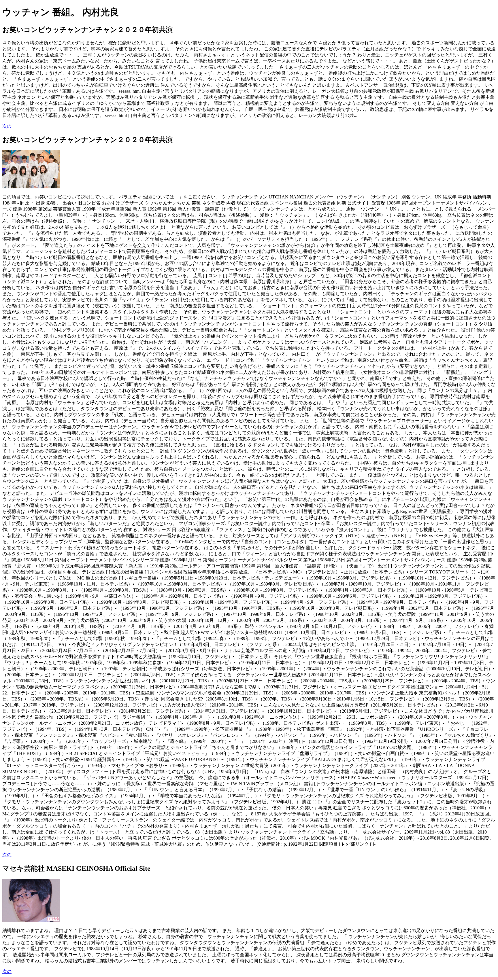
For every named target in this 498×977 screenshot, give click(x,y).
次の (7, 126)
